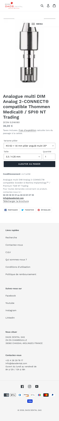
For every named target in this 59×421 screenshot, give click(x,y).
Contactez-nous (14, 245)
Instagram (10, 310)
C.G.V (8, 252)
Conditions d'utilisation (17, 267)
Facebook (10, 295)
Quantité (47, 151)
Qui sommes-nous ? (16, 259)
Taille (6, 151)
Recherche (11, 237)
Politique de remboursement (20, 274)
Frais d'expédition (27, 130)
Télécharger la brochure (16, 201)
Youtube (9, 303)
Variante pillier (11, 141)
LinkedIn (10, 317)
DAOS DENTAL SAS (33, 410)
